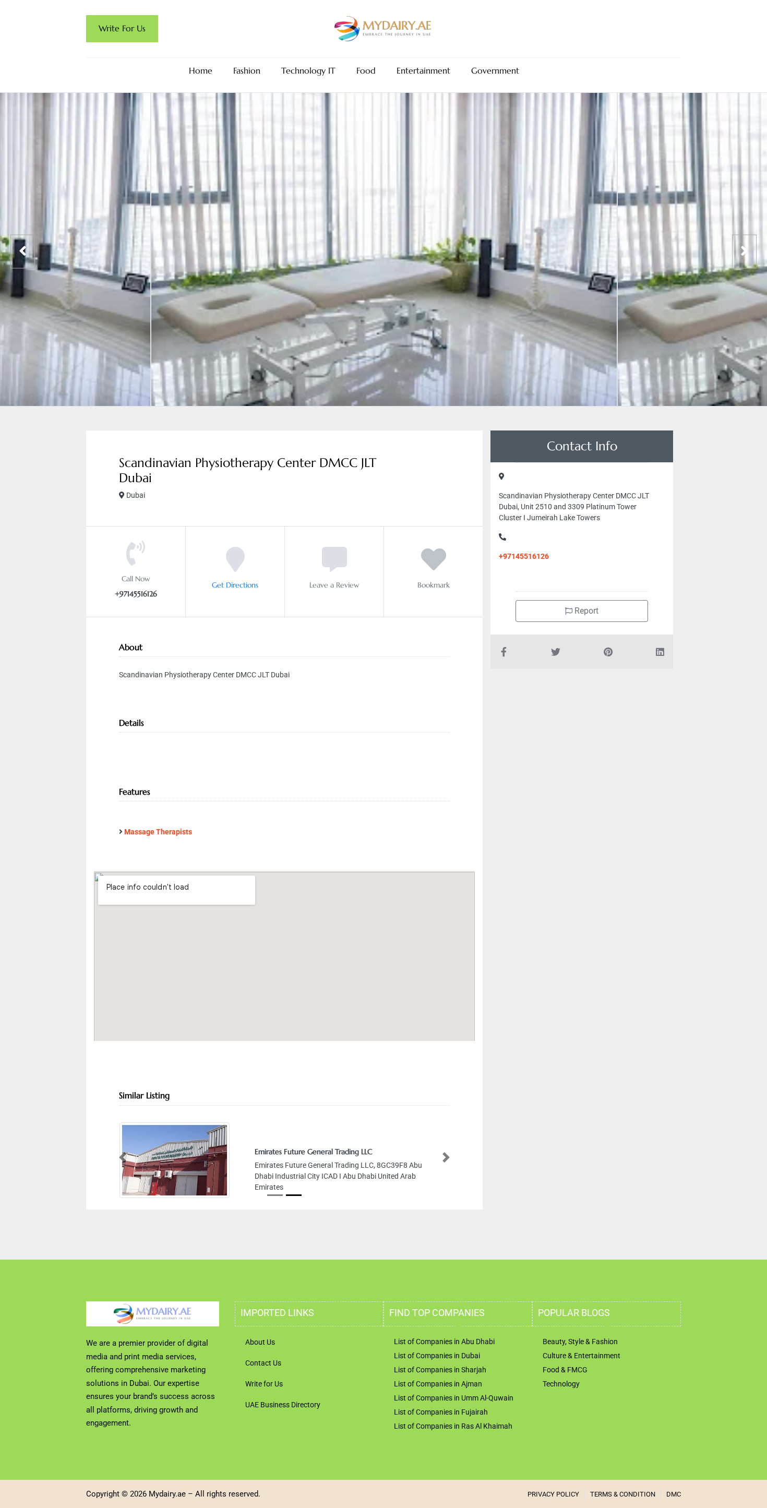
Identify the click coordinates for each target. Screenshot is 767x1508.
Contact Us (263, 1362)
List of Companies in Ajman (438, 1383)
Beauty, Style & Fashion (580, 1340)
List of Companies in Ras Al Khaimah (453, 1425)
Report (585, 611)
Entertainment (423, 71)
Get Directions (235, 585)
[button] (122, 1157)
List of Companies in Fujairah (441, 1411)
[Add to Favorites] (433, 567)
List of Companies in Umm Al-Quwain (453, 1397)
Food (366, 71)
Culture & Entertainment (581, 1354)
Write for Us (264, 1383)
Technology (561, 1383)
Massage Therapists (158, 832)
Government (495, 71)
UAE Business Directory (282, 1403)
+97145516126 (524, 556)
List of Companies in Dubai (437, 1354)
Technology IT (308, 71)
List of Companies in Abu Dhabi (444, 1340)
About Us (260, 1341)
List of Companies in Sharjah (440, 1369)
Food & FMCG (565, 1369)
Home (200, 71)
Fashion (246, 71)
